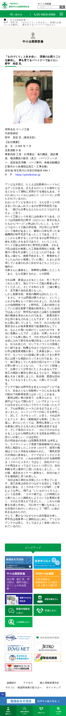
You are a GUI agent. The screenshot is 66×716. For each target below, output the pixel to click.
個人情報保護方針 (49, 682)
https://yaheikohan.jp (28, 174)
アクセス (28, 682)
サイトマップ (53, 687)
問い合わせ (16, 14)
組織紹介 (11, 682)
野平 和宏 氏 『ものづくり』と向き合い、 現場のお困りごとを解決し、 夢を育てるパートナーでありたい (32, 23)
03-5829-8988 (46, 14)
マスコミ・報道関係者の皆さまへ (23, 687)
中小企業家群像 (18, 19)
